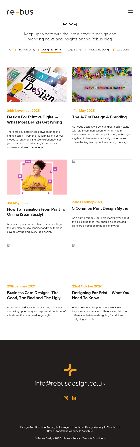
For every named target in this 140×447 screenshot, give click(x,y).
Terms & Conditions (94, 438)
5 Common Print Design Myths (100, 208)
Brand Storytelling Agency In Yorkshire (70, 431)
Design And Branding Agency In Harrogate (45, 427)
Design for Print (51, 49)
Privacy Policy (72, 438)
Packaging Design (99, 49)
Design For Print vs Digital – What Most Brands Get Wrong (34, 119)
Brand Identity (27, 49)
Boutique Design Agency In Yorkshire (96, 427)
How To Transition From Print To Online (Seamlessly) (36, 211)
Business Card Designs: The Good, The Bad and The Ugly (33, 295)
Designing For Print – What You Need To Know (100, 295)
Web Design (124, 49)
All (10, 49)
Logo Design (74, 49)
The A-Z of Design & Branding (99, 117)
